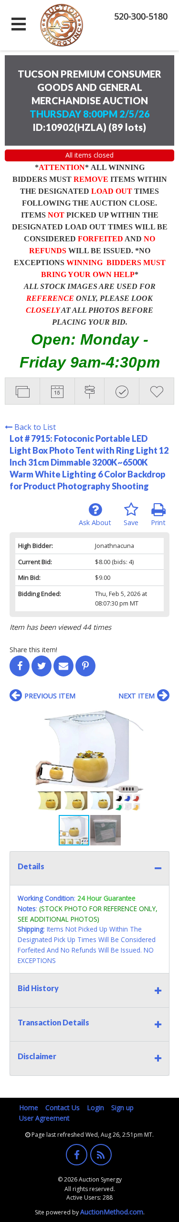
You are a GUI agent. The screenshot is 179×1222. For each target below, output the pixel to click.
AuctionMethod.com (111, 1211)
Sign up (122, 1107)
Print (158, 522)
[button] (160, 716)
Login (95, 1107)
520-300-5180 (141, 16)
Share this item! (33, 649)
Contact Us (62, 1107)
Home (28, 1107)
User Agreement (44, 1118)
